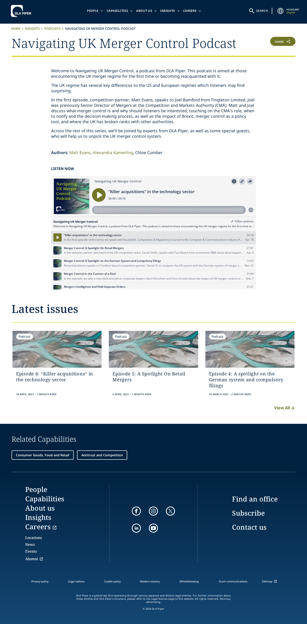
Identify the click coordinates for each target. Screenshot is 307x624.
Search (262, 11)
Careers (190, 11)
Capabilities (117, 11)
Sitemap (267, 581)
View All (282, 407)
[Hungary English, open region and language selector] (281, 11)
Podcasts (52, 28)
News (30, 544)
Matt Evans (80, 152)
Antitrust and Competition (102, 455)
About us (144, 11)
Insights (167, 11)
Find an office (255, 499)
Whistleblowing (189, 581)
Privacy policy (39, 581)
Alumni (31, 558)
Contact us (249, 527)
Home (15, 28)
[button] (271, 42)
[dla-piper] (22, 11)
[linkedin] (136, 528)
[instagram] (153, 511)
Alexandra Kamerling (113, 152)
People (93, 11)
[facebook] (136, 511)
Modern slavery (150, 581)
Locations (33, 537)
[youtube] (153, 528)
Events (31, 551)
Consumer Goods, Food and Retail (42, 455)
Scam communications (233, 581)
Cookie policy (112, 581)
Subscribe (248, 513)
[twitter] (170, 511)
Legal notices (76, 581)
